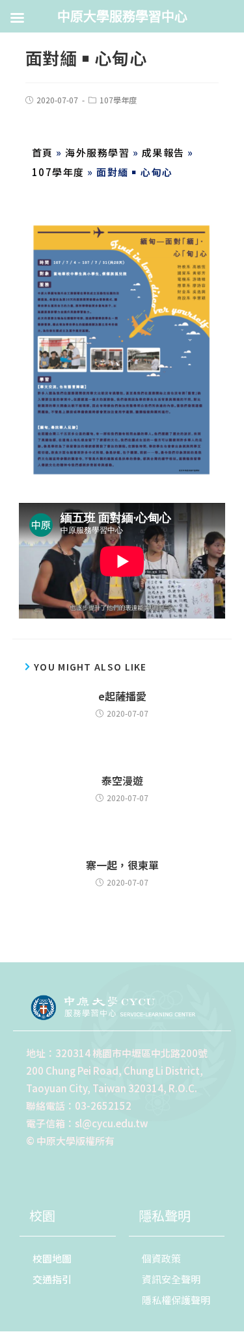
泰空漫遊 (122, 780)
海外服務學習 (97, 152)
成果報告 (163, 152)
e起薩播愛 (122, 696)
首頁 (42, 152)
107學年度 (118, 99)
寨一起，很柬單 (122, 865)
